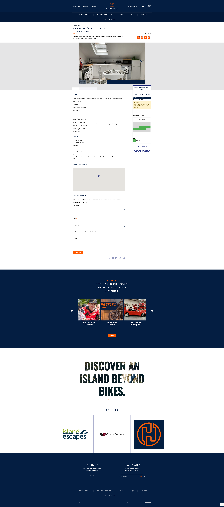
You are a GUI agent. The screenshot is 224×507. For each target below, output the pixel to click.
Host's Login (85, 6)
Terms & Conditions (142, 146)
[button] (72, 311)
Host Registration (93, 6)
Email (75, 218)
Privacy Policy (117, 502)
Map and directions (92, 88)
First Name (76, 205)
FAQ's (132, 15)
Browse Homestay (84, 15)
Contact (112, 19)
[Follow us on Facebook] (92, 476)
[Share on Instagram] (123, 258)
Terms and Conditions (134, 502)
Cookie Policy (125, 502)
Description (75, 88)
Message (76, 238)
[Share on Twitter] (119, 258)
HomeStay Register (76, 6)
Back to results (77, 25)
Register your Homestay (104, 15)
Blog (121, 15)
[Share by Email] (112, 258)
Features (83, 88)
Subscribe (140, 476)
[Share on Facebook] (116, 258)
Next (142, 62)
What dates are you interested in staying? (84, 231)
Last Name (76, 212)
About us (144, 15)
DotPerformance (148, 502)
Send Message (78, 252)
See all (112, 336)
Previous (82, 62)
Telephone (76, 225)
